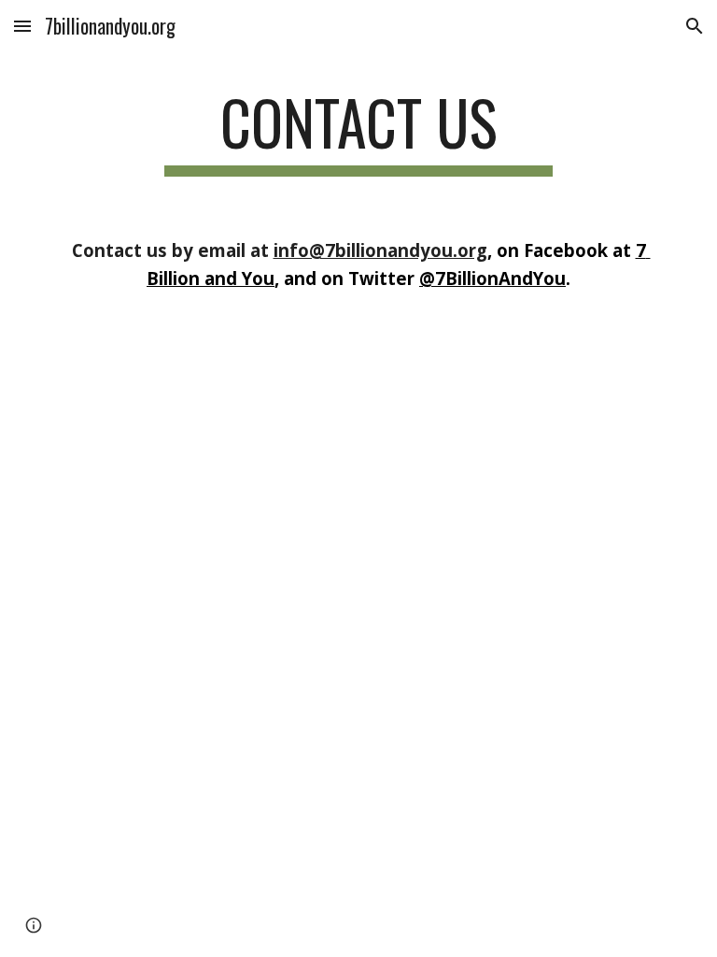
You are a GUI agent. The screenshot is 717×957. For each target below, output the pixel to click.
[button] (22, 25)
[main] (358, 131)
